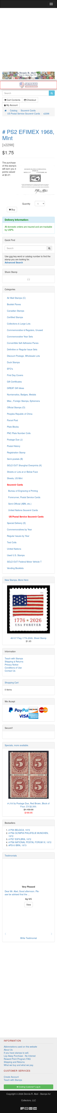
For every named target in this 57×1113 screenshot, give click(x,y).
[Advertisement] (28, 40)
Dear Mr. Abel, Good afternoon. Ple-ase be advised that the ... (22, 893)
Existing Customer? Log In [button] (29, 1086)
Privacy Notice (11, 664)
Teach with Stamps (14, 658)
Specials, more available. (17, 745)
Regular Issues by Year (18, 535)
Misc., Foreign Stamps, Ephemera (23, 400)
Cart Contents (13, 99)
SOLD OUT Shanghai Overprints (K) (24, 465)
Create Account (11, 1076)
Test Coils (11, 542)
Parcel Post (12, 420)
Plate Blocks (13, 426)
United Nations (14, 548)
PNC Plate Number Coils (19, 433)
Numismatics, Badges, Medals (21, 394)
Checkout (31, 99)
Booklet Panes (14, 304)
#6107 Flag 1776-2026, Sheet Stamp (28, 638)
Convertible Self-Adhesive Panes (22, 342)
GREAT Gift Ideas (15, 388)
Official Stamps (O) (16, 407)
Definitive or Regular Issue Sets (22, 349)
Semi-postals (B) (15, 458)
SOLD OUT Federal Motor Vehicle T (24, 561)
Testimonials (11, 855)
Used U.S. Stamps (16, 555)
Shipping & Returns (14, 661)
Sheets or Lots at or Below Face (22, 471)
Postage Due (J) (15, 439)
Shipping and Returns (14, 1061)
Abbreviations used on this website (20, 1046)
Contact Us (10, 670)
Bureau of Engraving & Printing (22, 490)
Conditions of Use (13, 667)
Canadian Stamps (15, 310)
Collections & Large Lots (18, 323)
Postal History (13, 446)
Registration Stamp (16, 452)
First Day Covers (15, 375)
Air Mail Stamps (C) (16, 297)
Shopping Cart (12, 682)
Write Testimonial (28, 938)
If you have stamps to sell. (16, 1052)
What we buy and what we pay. (19, 1065)
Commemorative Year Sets (20, 336)
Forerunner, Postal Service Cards (23, 497)
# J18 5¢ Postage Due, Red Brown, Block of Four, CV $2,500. (28, 805)
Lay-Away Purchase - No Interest (20, 1055)
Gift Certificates (14, 381)
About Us (8, 1049)
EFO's (10, 368)
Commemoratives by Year (19, 529)
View (28, 904)
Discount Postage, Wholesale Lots (23, 355)
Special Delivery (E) (16, 523)
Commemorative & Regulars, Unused (25, 330)
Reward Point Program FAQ (17, 1058)
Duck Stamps (13, 362)
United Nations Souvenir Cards (22, 510)
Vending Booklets (15, 568)
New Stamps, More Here (16, 579)
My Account (12, 105)
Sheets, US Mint (14, 478)
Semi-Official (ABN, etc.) (19, 503)
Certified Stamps (15, 317)
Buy (13, 209)
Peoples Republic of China (19, 413)
